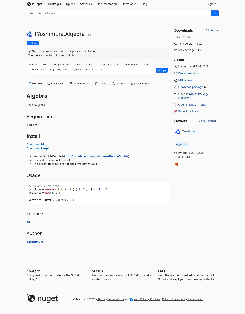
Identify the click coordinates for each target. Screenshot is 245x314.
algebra (181, 144)
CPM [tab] (77, 64)
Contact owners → (207, 122)
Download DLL (36, 144)
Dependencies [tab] (80, 83)
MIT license (185, 80)
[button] (162, 70)
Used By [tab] (102, 83)
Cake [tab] (146, 64)
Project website (188, 73)
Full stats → (212, 30)
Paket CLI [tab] (89, 64)
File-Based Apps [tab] (131, 64)
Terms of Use (115, 299)
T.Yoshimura (35, 242)
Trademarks (195, 299)
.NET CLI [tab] (33, 64)
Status (97, 271)
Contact (33, 271)
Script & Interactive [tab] (108, 64)
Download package (190, 87)
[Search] (215, 13)
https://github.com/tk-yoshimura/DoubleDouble (95, 156)
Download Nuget (38, 148)
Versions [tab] (120, 83)
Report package (188, 111)
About (101, 299)
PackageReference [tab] (61, 64)
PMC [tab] (44, 64)
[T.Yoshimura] (178, 131)
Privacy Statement (173, 299)
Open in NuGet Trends (192, 104)
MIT (29, 222)
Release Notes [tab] (141, 83)
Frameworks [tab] (57, 83)
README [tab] (36, 83)
